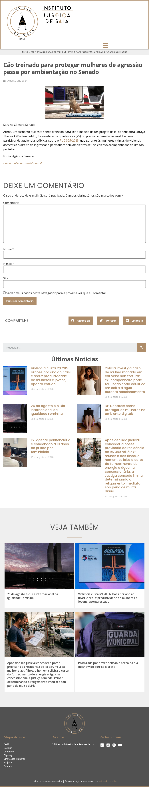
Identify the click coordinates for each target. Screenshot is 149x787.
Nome (8, 249)
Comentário (11, 202)
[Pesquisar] (141, 347)
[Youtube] (120, 745)
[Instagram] (114, 745)
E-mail (8, 263)
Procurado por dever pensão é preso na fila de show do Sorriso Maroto (108, 665)
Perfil (6, 744)
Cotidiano (9, 751)
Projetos (8, 762)
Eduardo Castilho (108, 781)
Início (25, 52)
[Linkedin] (102, 745)
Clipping (8, 755)
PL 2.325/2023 (69, 141)
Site (5, 278)
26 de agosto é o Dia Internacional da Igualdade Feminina (48, 410)
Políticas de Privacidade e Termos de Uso (73, 744)
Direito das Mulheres (14, 758)
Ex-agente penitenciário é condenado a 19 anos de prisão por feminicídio (50, 446)
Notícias (8, 748)
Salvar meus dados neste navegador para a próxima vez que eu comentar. (56, 293)
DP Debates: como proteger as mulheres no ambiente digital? (125, 410)
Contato (8, 766)
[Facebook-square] (108, 745)
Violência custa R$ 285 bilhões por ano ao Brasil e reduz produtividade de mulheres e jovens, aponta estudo (51, 376)
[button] (106, 45)
